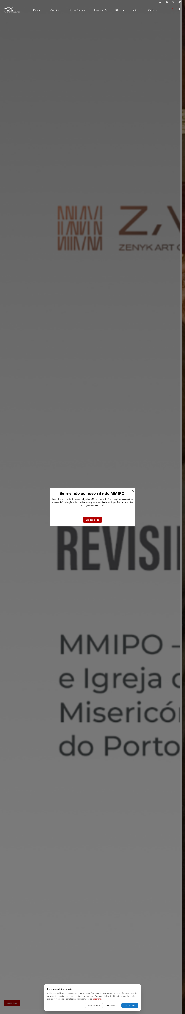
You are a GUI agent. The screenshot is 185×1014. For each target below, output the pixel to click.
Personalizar (112, 1005)
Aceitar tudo (129, 1005)
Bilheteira (119, 10)
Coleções (54, 10)
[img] (12, 10)
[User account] (179, 9)
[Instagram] (166, 2)
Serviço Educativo (77, 10)
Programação (100, 10)
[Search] (172, 9)
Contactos (153, 10)
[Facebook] (160, 2)
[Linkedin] (173, 2)
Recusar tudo (94, 1005)
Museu (36, 10)
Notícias (136, 10)
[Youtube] (179, 2)
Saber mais (97, 999)
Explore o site (92, 519)
